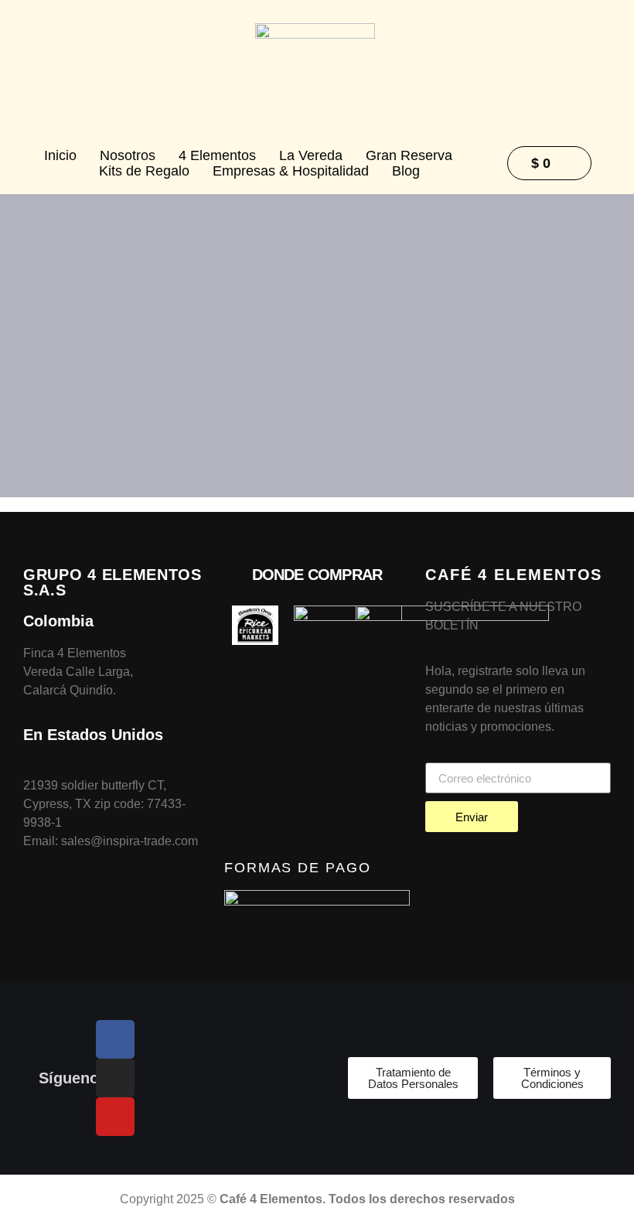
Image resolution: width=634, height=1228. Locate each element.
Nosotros (127, 155)
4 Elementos (217, 155)
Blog (406, 171)
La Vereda (311, 155)
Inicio (60, 155)
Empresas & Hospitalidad (291, 171)
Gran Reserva (409, 155)
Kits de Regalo (144, 171)
